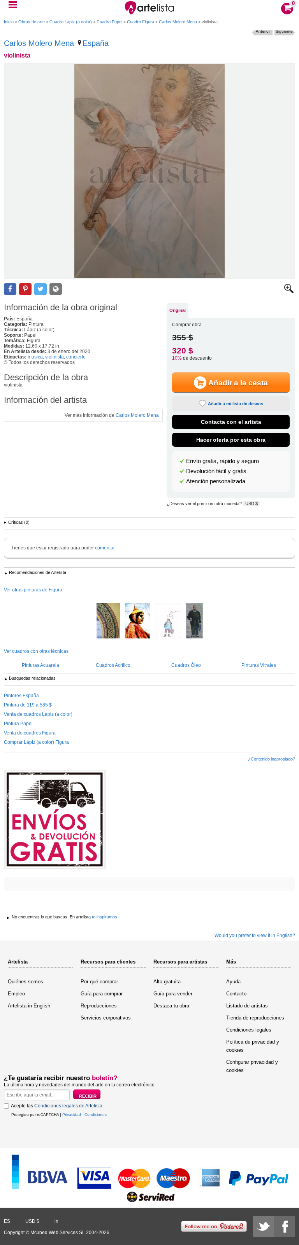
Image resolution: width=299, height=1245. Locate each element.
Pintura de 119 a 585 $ (28, 705)
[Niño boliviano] (137, 621)
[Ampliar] (289, 291)
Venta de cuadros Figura (30, 733)
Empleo (16, 994)
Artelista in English (29, 1006)
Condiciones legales (248, 1030)
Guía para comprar (102, 994)
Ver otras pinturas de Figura (33, 590)
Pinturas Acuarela (40, 665)
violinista (54, 357)
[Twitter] (263, 1226)
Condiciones (95, 1114)
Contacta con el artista (231, 422)
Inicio (9, 21)
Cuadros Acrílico (113, 665)
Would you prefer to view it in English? (255, 935)
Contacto (236, 994)
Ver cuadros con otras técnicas (36, 651)
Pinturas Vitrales (258, 665)
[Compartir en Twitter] (40, 289)
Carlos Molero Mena (178, 21)
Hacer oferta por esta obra (231, 440)
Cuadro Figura (140, 21)
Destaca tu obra (171, 1006)
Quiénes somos (25, 981)
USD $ (251, 503)
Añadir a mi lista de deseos (235, 403)
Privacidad (71, 1114)
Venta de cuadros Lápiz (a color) (38, 714)
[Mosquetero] (168, 621)
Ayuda (233, 981)
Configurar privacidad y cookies (252, 1066)
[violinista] (149, 171)
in (56, 1221)
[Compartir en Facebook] (10, 289)
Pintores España (21, 695)
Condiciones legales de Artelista (68, 1106)
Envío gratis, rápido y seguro (222, 461)
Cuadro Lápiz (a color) (70, 21)
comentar (105, 548)
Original (177, 310)
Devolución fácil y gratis (216, 471)
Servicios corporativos (106, 1018)
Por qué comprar (99, 981)
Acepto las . (57, 1106)
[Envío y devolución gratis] (55, 819)
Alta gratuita (167, 981)
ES (7, 1221)
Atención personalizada (215, 481)
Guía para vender (172, 994)
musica (35, 357)
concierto (76, 357)
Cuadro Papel (109, 21)
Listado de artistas (247, 1006)
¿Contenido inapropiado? (271, 759)
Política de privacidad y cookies (252, 1046)
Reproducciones (99, 1006)
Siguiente (284, 31)
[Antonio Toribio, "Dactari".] (194, 621)
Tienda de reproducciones (255, 1018)
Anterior (263, 31)
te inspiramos (104, 917)
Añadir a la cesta (238, 383)
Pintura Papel (18, 723)
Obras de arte (31, 21)
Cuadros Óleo (186, 665)
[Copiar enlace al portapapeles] (55, 289)
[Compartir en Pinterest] (25, 289)
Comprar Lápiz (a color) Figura (36, 742)
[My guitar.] (108, 621)
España (96, 43)
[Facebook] (284, 1226)
